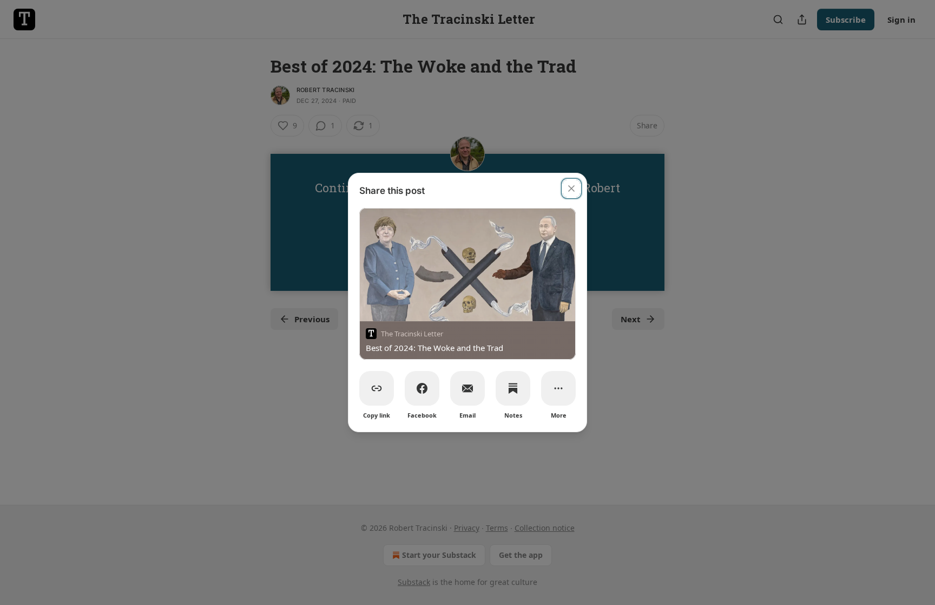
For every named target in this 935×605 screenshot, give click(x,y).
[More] (558, 388)
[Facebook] (422, 388)
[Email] (467, 388)
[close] (571, 188)
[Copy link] (376, 388)
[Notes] (513, 388)
